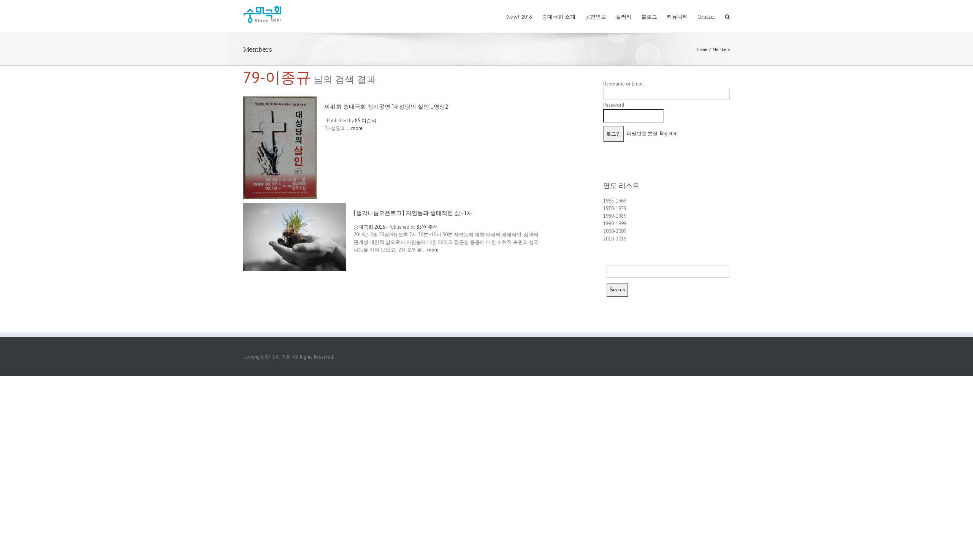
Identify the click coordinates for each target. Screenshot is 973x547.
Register (668, 133)
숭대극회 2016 (369, 227)
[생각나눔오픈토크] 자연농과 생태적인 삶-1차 (412, 213)
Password (613, 105)
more (357, 128)
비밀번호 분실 (642, 133)
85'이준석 (365, 120)
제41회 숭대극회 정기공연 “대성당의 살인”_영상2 (386, 106)
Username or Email (623, 84)
